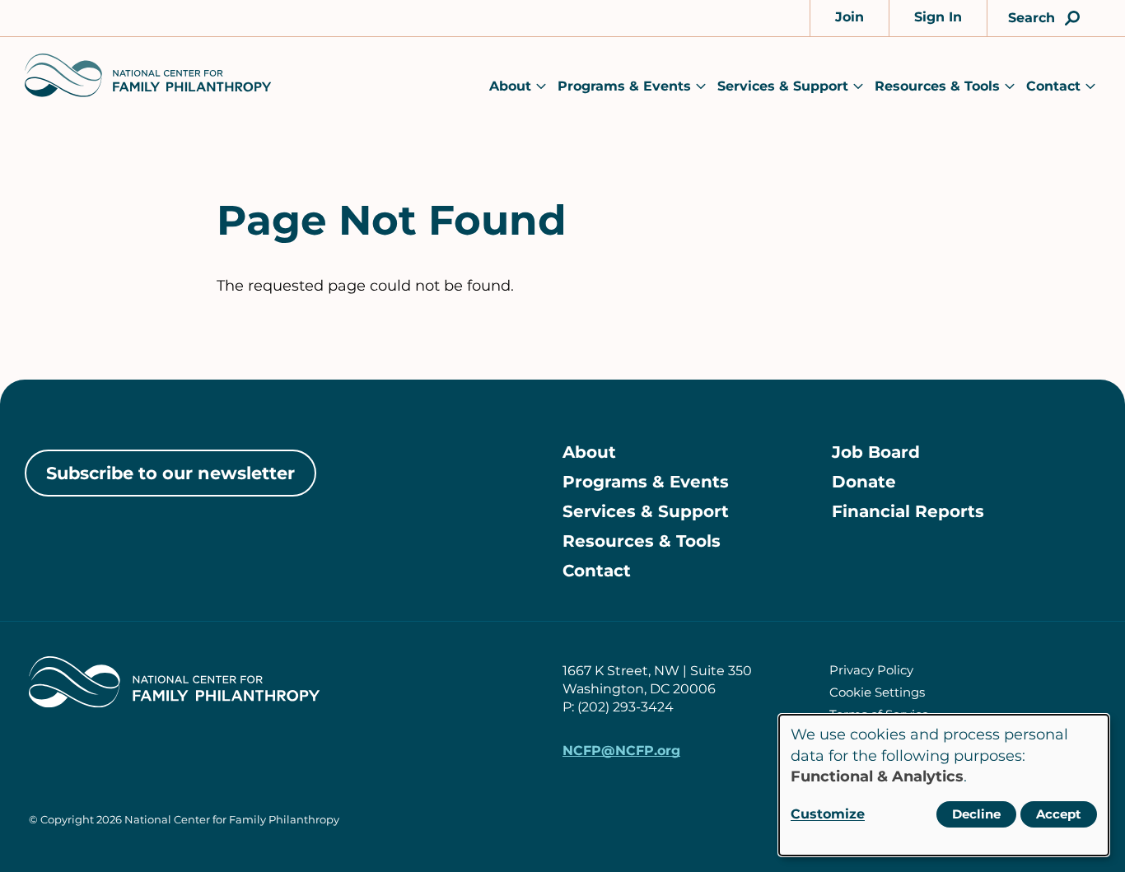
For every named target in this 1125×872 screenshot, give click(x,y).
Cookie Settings (877, 692)
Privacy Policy (871, 670)
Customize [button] (828, 814)
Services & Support (782, 86)
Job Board (876, 452)
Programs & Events (624, 86)
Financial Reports (908, 511)
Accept (1058, 814)
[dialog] (944, 785)
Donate (864, 482)
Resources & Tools (937, 86)
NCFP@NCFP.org (621, 750)
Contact (1053, 86)
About (510, 86)
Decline (976, 814)
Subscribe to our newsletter (170, 473)
